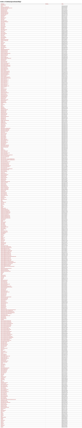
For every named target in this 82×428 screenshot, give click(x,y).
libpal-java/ (2, 16)
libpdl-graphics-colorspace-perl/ (5, 128)
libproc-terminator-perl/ (4, 396)
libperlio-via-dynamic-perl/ (5, 187)
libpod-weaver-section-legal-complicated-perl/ (8, 312)
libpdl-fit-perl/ (3, 127)
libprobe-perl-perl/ (3, 383)
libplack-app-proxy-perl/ (4, 245)
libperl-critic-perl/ (3, 157)
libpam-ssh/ (2, 35)
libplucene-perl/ (3, 275)
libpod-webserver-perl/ (4, 314)
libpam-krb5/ (3, 27)
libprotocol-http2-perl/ (4, 404)
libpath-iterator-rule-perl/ (4, 99)
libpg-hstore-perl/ (3, 202)
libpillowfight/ (3, 233)
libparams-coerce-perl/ (4, 55)
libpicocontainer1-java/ (4, 231)
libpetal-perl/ (3, 196)
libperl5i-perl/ (3, 172)
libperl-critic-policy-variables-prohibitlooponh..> (8, 159)
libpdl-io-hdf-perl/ (3, 136)
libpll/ (1, 274)
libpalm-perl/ (3, 18)
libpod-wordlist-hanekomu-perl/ (5, 315)
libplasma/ (2, 272)
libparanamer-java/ (3, 59)
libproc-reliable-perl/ (4, 393)
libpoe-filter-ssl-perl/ (4, 343)
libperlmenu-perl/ (3, 190)
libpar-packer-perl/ (3, 47)
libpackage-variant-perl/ (4, 13)
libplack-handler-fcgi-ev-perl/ (5, 248)
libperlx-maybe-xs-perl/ (4, 195)
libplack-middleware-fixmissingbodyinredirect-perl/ (8, 256)
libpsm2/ (2, 413)
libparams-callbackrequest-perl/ (5, 53)
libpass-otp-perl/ (3, 90)
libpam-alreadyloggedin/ (4, 21)
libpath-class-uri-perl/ (4, 94)
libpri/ (1, 380)
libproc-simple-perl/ (4, 394)
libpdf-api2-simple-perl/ (4, 109)
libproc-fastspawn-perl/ (4, 386)
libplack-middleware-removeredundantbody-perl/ (8, 262)
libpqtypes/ (2, 374)
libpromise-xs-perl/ (3, 403)
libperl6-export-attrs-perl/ (4, 174)
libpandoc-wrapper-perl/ (4, 40)
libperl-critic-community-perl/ (5, 155)
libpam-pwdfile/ (3, 32)
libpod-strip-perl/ (3, 304)
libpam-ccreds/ (3, 23)
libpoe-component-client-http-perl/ (6, 321)
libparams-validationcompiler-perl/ (6, 58)
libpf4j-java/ (2, 198)
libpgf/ (2, 205)
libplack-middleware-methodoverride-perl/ (7, 261)
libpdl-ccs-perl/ (3, 124)
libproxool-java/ (3, 408)
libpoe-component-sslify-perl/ (5, 339)
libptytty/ (2, 418)
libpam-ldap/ (3, 28)
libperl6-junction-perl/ (4, 177)
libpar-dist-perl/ (3, 46)
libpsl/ (2, 412)
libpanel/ (2, 41)
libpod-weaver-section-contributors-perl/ (7, 310)
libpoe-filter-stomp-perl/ (4, 344)
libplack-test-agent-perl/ (4, 269)
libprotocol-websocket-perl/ (5, 407)
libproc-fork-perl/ (3, 387)
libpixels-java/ (3, 239)
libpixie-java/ (3, 240)
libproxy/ (2, 409)
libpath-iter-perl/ (3, 98)
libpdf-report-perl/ (3, 115)
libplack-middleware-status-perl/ (5, 265)
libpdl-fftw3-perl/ (3, 125)
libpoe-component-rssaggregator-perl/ (6, 334)
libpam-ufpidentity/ (3, 37)
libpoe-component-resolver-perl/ (5, 333)
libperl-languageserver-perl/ (5, 163)
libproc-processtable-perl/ (4, 391)
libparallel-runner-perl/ (4, 52)
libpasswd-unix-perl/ (4, 91)
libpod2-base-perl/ (3, 318)
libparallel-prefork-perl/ (4, 51)
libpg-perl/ (2, 203)
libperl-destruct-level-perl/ (4, 162)
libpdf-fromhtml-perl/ (4, 114)
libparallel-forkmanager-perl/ (5, 49)
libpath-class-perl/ (3, 93)
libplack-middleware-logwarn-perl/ (6, 260)
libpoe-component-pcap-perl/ (5, 330)
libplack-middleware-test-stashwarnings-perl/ (7, 266)
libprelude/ (2, 378)
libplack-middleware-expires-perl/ (6, 254)
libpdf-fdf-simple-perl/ (4, 113)
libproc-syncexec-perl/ (4, 395)
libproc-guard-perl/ (3, 388)
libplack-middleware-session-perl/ (6, 264)
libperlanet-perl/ (3, 180)
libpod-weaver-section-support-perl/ (6, 313)
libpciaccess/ (3, 104)
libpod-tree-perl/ (3, 307)
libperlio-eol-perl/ (3, 183)
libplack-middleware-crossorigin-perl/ (6, 250)
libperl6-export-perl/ (4, 175)
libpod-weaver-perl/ (4, 308)
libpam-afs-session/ (4, 20)
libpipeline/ (2, 235)
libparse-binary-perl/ (4, 62)
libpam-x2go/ (3, 38)
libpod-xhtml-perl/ (3, 317)
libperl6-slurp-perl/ (3, 179)
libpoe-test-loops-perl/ (4, 348)
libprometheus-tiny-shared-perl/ (5, 402)
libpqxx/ (2, 375)
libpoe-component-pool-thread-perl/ (6, 331)
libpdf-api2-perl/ (3, 108)
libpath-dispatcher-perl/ (4, 95)
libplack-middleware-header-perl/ (6, 257)
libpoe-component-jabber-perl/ (5, 328)
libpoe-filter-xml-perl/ (4, 345)
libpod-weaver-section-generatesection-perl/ (7, 311)
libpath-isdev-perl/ (3, 97)
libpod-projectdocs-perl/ (4, 297)
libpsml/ (2, 414)
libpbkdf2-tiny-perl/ (3, 102)
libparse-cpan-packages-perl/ (5, 63)
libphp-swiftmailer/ (3, 228)
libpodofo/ (2, 319)
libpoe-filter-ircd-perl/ (4, 342)
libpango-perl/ (3, 42)
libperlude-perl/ (3, 191)
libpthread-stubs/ (3, 417)
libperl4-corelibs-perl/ (4, 171)
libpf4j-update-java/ (4, 199)
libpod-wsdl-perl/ (3, 316)
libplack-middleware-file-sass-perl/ (6, 255)
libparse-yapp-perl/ (3, 86)
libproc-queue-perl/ (4, 392)
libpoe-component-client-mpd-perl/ (6, 324)
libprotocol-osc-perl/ (4, 406)
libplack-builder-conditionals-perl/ (6, 246)
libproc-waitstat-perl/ (4, 398)
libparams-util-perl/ (3, 56)
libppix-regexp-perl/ (4, 370)
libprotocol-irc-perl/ (3, 405)
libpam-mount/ (3, 30)
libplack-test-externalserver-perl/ (6, 271)
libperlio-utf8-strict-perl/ (4, 186)
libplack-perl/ (3, 267)
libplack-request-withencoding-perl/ (6, 268)
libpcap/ (2, 103)
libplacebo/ (2, 244)
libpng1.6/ (2, 278)
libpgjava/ (2, 206)
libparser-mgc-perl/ (3, 88)
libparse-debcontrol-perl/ (4, 64)
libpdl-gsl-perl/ (3, 132)
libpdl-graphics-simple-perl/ (5, 130)
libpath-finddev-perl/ (4, 96)
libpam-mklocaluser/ (4, 29)
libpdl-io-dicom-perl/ (4, 133)
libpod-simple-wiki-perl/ (4, 302)
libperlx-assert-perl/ (4, 192)
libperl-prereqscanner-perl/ (5, 169)
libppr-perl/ (2, 373)
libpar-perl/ (2, 48)
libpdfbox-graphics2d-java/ (5, 120)
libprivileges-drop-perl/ (4, 382)
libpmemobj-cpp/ (3, 276)
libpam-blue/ (3, 22)
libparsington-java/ (3, 89)
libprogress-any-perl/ (4, 400)
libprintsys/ (2, 381)
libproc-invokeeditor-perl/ (4, 389)
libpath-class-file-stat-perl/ (5, 92)
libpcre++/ (2, 106)
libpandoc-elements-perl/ (4, 39)
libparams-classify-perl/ (4, 54)
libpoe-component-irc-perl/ (5, 327)
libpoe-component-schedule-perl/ (6, 335)
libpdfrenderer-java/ (4, 123)
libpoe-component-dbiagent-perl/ (6, 326)
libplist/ (2, 273)
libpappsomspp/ (3, 45)
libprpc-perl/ (2, 411)
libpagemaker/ (3, 15)
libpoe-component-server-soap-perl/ (6, 338)
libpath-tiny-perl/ (3, 101)
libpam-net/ (2, 31)
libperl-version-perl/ (4, 170)
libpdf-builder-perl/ (3, 111)
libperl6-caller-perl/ (3, 173)
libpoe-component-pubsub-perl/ (5, 332)
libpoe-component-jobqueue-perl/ (6, 329)
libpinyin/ (2, 234)
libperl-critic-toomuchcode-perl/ (5, 161)
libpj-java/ (2, 241)
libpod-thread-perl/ (3, 306)
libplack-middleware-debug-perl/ (6, 252)
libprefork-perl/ (3, 377)
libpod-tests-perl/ (3, 305)
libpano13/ (2, 43)
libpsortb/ (2, 415)
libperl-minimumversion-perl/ (5, 166)
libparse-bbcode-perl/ (4, 61)
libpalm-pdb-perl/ (3, 17)
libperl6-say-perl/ (3, 178)
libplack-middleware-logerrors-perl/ (6, 259)
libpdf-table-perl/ (3, 118)
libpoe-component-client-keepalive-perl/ (7, 323)
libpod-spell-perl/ (3, 303)
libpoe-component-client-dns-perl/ (6, 320)
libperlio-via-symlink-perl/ (4, 188)
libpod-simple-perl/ (3, 301)
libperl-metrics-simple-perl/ (5, 164)
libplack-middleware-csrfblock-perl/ (6, 251)
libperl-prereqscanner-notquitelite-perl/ (6, 168)
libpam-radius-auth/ (4, 33)
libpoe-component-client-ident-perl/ (6, 322)
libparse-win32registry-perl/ (5, 85)
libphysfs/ (2, 229)
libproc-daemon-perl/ (4, 385)
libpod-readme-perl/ (4, 299)
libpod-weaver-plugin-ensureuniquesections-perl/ (8, 309)
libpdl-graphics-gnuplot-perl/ (5, 129)
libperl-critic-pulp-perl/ (4, 160)
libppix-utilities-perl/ (4, 371)
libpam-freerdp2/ (3, 26)
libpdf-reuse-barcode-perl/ (5, 116)
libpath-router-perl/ (3, 100)
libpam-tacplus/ (3, 36)
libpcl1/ (2, 105)
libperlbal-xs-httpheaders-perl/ (5, 181)
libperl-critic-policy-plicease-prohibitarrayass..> (8, 158)
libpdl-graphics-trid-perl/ (4, 131)
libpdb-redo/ (2, 107)
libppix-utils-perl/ (3, 372)
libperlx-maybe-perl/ (4, 194)
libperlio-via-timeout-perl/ (4, 189)
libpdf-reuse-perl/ (3, 117)
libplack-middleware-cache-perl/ (6, 249)
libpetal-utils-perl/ (3, 197)
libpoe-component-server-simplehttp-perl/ (7, 337)
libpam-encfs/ (3, 25)
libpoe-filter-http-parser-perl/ (5, 341)
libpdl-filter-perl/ (3, 126)
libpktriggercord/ (3, 243)
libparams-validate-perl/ (4, 57)
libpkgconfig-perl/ (3, 242)
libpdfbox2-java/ (3, 122)
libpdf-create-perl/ (3, 112)
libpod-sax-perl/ (3, 300)
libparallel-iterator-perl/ (4, 50)
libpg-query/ (2, 204)
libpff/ (1, 200)
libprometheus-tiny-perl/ (4, 401)
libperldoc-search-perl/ (4, 182)
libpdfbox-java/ (3, 121)
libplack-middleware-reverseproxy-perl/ (7, 263)
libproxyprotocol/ (3, 410)
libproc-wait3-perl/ (3, 397)
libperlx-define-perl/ (4, 193)
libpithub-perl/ (3, 237)
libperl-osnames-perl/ (4, 167)
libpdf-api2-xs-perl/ (3, 110)
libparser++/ (2, 87)
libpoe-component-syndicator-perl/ (6, 340)
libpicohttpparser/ (3, 232)
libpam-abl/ (2, 19)
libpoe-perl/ (2, 347)
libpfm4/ (2, 201)
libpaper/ (2, 44)
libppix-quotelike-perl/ (4, 369)
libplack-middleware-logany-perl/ (6, 258)
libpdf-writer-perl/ (3, 119)
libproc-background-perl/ (4, 384)
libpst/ (2, 416)
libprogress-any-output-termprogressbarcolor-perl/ (8, 399)
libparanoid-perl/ (3, 60)
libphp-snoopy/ (3, 227)
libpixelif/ (2, 238)
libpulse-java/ (3, 420)
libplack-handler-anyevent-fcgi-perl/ (6, 247)
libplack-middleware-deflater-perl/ (6, 253)
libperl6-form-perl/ (3, 176)
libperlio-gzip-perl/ (3, 184)
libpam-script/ (3, 34)
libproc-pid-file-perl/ (4, 390)
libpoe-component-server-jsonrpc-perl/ (6, 336)
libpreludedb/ (3, 379)
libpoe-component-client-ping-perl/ (6, 325)
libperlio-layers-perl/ (4, 185)
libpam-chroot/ (3, 24)
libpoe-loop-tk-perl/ (3, 346)
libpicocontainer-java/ (4, 230)
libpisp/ (2, 236)
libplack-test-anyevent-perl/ (5, 270)
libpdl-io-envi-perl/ (3, 134)
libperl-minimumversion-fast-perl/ (6, 165)
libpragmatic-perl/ (3, 376)
